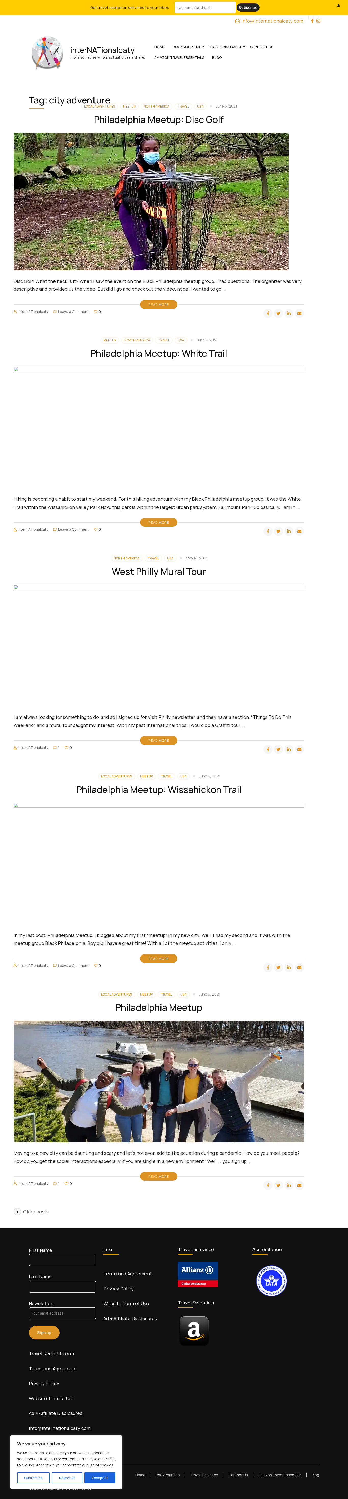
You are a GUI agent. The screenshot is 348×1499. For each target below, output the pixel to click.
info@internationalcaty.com (60, 1428)
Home (159, 46)
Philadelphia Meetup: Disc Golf (159, 119)
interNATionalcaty (102, 50)
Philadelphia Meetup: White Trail (158, 353)
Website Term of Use (51, 1398)
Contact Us (261, 46)
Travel (164, 340)
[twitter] (278, 313)
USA (181, 340)
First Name (40, 1250)
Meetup (110, 340)
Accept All (99, 1477)
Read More (158, 304)
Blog (217, 57)
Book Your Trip (187, 46)
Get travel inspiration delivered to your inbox (129, 7)
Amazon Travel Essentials (179, 57)
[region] (66, 1462)
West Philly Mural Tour (159, 571)
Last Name (40, 1277)
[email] (299, 313)
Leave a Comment (73, 311)
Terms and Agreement (53, 1368)
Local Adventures (116, 776)
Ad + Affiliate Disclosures (55, 1413)
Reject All (67, 1477)
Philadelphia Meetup (158, 1007)
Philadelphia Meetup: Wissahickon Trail (159, 789)
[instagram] (316, 17)
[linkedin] (288, 313)
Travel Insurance (225, 46)
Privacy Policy (44, 1383)
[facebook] (311, 17)
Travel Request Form (51, 1353)
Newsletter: (41, 1303)
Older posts (36, 1212)
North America (137, 340)
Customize (33, 1477)
